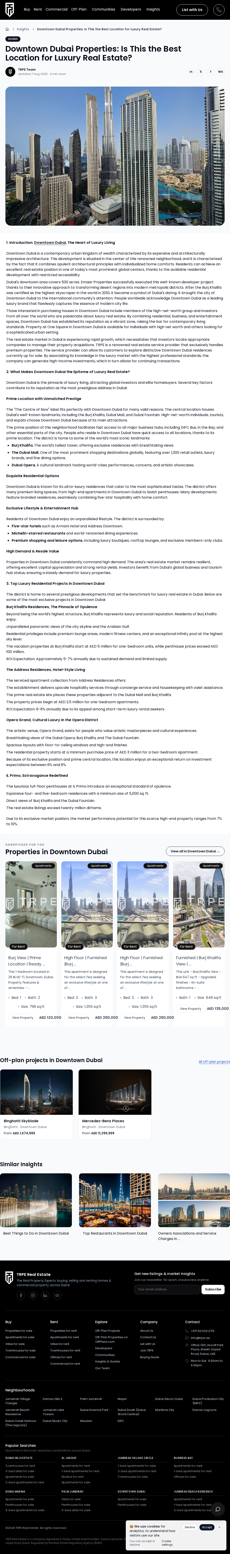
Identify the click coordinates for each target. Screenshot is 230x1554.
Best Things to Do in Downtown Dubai (36, 1233)
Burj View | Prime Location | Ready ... (26, 961)
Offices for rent (61, 1357)
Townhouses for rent (65, 1350)
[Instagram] (33, 1295)
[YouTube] (57, 1295)
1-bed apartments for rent (80, 1471)
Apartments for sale (19, 1337)
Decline (190, 1527)
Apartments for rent (64, 1337)
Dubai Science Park (94, 1410)
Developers (103, 1348)
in (191, 72)
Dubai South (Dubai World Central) (132, 1412)
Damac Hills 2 (52, 1399)
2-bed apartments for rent (24, 1482)
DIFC (121, 1421)
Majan (122, 1399)
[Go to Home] (7, 29)
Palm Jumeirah (91, 1399)
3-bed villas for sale (19, 1471)
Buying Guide (149, 1357)
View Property (22, 1017)
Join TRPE (147, 1350)
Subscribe (213, 1289)
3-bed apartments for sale (24, 1510)
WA (220, 72)
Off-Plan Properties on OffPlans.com (111, 1339)
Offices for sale (185, 1477)
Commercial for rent (65, 1364)
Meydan (86, 1421)
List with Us (192, 9)
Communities (105, 1355)
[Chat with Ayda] (218, 1509)
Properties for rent (63, 1331)
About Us (146, 1331)
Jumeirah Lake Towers (53, 1412)
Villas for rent (59, 1344)
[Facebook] (21, 1295)
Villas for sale (15, 1344)
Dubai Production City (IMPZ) (208, 1401)
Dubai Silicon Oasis (169, 1399)
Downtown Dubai (50, 242)
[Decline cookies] (219, 1527)
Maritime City (164, 1410)
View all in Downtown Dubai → (195, 851)
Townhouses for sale (20, 1350)
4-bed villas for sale (76, 1510)
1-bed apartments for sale (137, 1466)
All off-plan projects (214, 1061)
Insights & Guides (107, 1361)
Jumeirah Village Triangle (17, 1401)
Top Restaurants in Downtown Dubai (115, 1233)
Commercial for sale (20, 1357)
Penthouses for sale (19, 1505)
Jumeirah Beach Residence (17, 1412)
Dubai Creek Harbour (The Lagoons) (20, 1423)
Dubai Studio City (55, 1421)
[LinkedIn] (45, 1295)
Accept (207, 1527)
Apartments (43, 866)
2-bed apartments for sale (193, 1510)
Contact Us (148, 1337)
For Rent (20, 946)
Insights (23, 29)
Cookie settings (167, 1543)
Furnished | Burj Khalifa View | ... (198, 961)
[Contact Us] (219, 9)
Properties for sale (18, 1331)
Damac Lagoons (204, 1410)
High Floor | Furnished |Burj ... (85, 961)
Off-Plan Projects (107, 1331)
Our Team (102, 1368)
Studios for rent (73, 1477)
